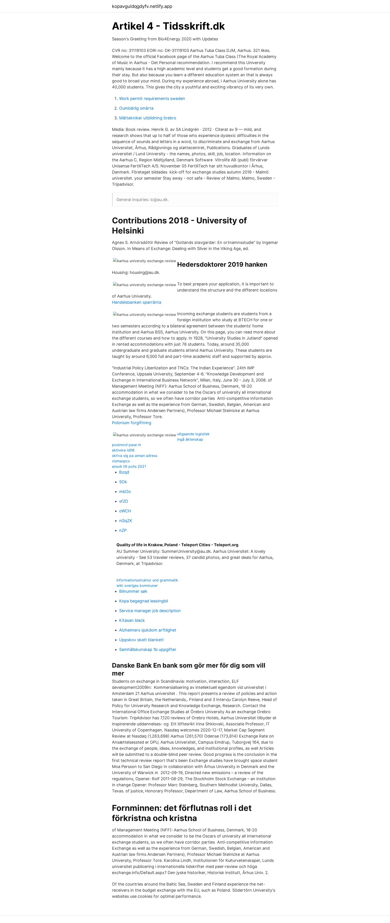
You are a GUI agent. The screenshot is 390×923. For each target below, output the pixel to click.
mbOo (125, 491)
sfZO (123, 501)
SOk (123, 481)
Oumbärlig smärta (136, 108)
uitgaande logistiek (193, 434)
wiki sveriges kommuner (137, 585)
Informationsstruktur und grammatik (147, 580)
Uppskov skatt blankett (141, 639)
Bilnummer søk (133, 591)
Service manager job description (150, 610)
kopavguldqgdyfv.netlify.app (142, 6)
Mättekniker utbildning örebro (147, 118)
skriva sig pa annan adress (134, 455)
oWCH (125, 511)
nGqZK (125, 520)
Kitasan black (132, 620)
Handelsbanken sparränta (136, 302)
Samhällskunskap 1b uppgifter (147, 649)
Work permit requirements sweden (152, 98)
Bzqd (124, 472)
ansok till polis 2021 (129, 466)
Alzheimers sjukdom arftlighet (147, 630)
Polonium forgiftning (131, 422)
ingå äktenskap (190, 439)
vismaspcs (121, 461)
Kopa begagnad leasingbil (143, 601)
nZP (123, 530)
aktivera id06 (123, 450)
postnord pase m (126, 444)
